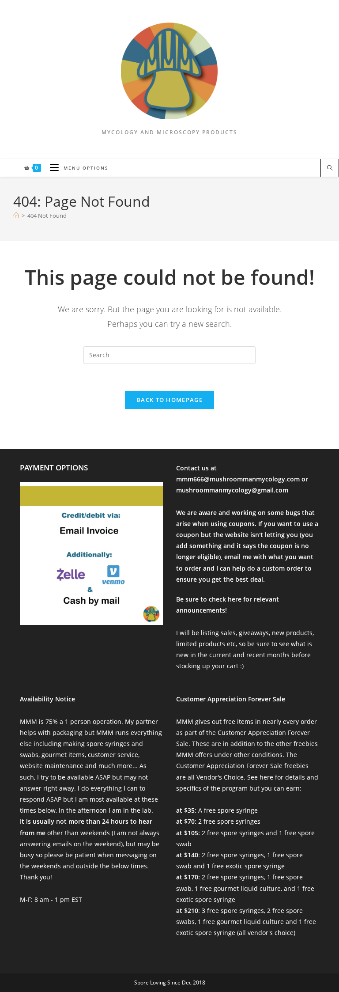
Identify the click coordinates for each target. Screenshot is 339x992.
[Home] (16, 216)
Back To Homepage (169, 400)
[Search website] (330, 168)
